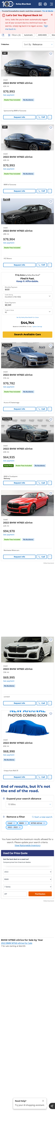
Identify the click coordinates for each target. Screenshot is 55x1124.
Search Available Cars (27, 334)
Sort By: (27, 44)
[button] (40, 4)
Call (43, 117)
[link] (28, 99)
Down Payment (10, 302)
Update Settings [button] (37, 326)
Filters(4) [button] (16, 35)
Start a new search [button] (43, 817)
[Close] (43, 1101)
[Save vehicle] (51, 54)
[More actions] (50, 117)
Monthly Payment (11, 287)
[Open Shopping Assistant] (52, 1106)
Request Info (19, 117)
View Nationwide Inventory (27, 845)
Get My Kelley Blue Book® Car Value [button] (27, 317)
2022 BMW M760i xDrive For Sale (16, 943)
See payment (8, 95)
